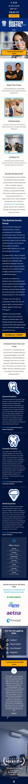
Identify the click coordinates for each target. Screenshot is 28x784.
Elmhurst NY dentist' (13, 204)
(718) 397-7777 (14, 12)
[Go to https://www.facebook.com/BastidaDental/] (11, 3)
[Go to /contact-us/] (14, 150)
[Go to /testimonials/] (14, 114)
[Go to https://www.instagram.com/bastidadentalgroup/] (13, 3)
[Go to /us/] (14, 78)
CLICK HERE (5, 427)
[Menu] (14, 781)
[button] (14, 335)
